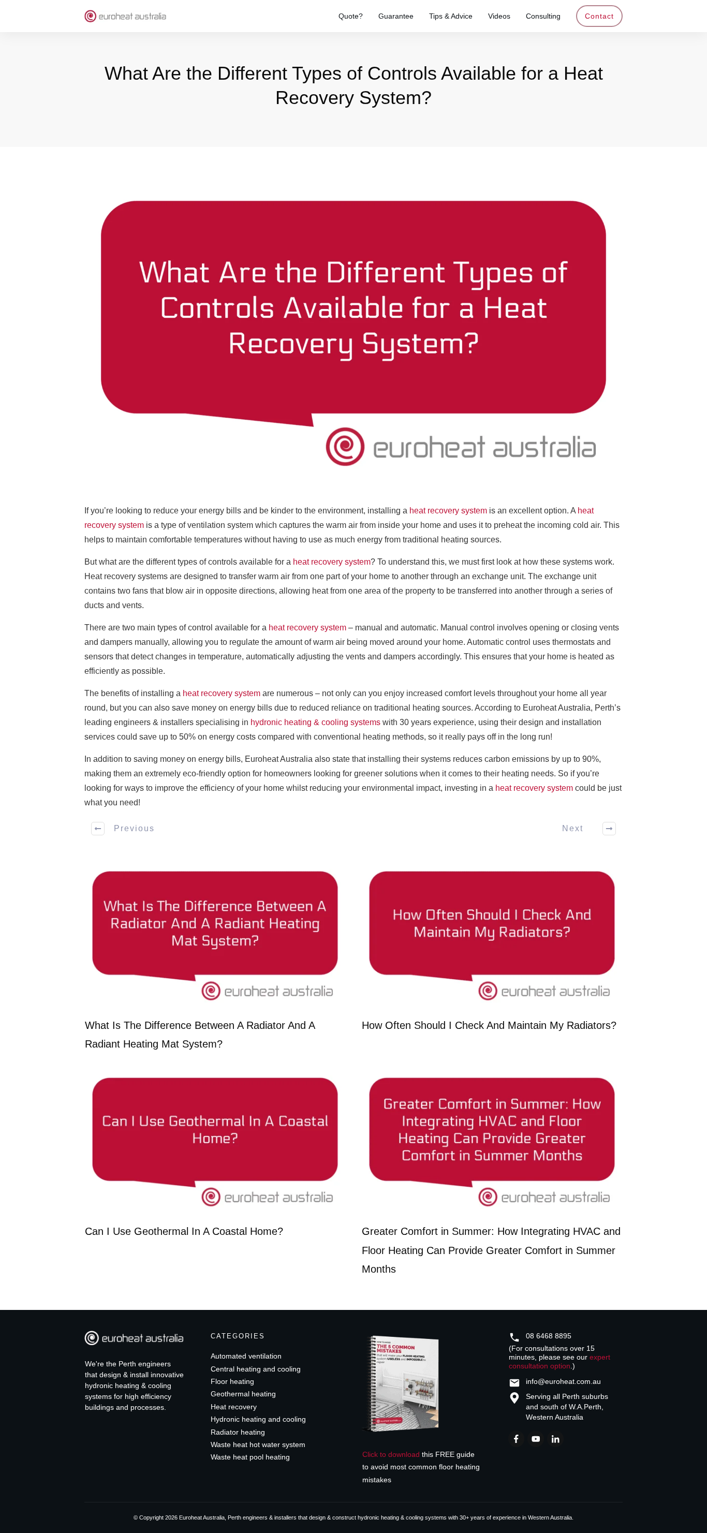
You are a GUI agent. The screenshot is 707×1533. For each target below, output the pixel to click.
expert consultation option (559, 1361)
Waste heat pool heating (250, 1457)
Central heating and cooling (256, 1369)
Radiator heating (238, 1432)
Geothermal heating (243, 1394)
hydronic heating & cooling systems (315, 722)
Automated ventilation (246, 1356)
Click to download (391, 1454)
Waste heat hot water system (258, 1444)
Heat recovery (234, 1407)
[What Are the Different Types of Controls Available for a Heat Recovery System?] (353, 334)
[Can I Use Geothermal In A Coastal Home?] (215, 1142)
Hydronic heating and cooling (258, 1419)
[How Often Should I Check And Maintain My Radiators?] (492, 936)
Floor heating (232, 1381)
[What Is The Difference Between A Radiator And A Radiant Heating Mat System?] (215, 936)
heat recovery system (448, 510)
